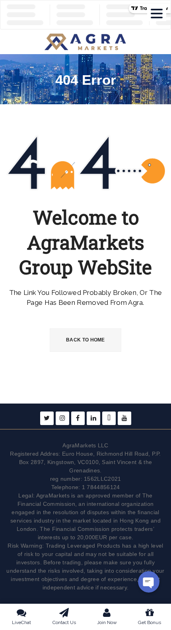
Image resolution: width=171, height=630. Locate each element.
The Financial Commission (74, 529)
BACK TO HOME (85, 340)
